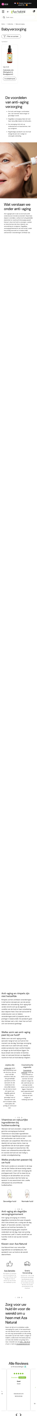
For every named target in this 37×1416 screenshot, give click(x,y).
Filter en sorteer (12, 36)
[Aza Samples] (10, 1264)
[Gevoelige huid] (10, 1194)
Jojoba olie (7, 1068)
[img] (19, 1373)
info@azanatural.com (23, 1344)
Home (3, 24)
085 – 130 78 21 (25, 1342)
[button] (34, 12)
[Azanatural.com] (18, 12)
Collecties (10, 24)
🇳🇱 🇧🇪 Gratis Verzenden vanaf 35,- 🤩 (22, 4)
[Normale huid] (27, 1194)
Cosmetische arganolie (26, 1071)
